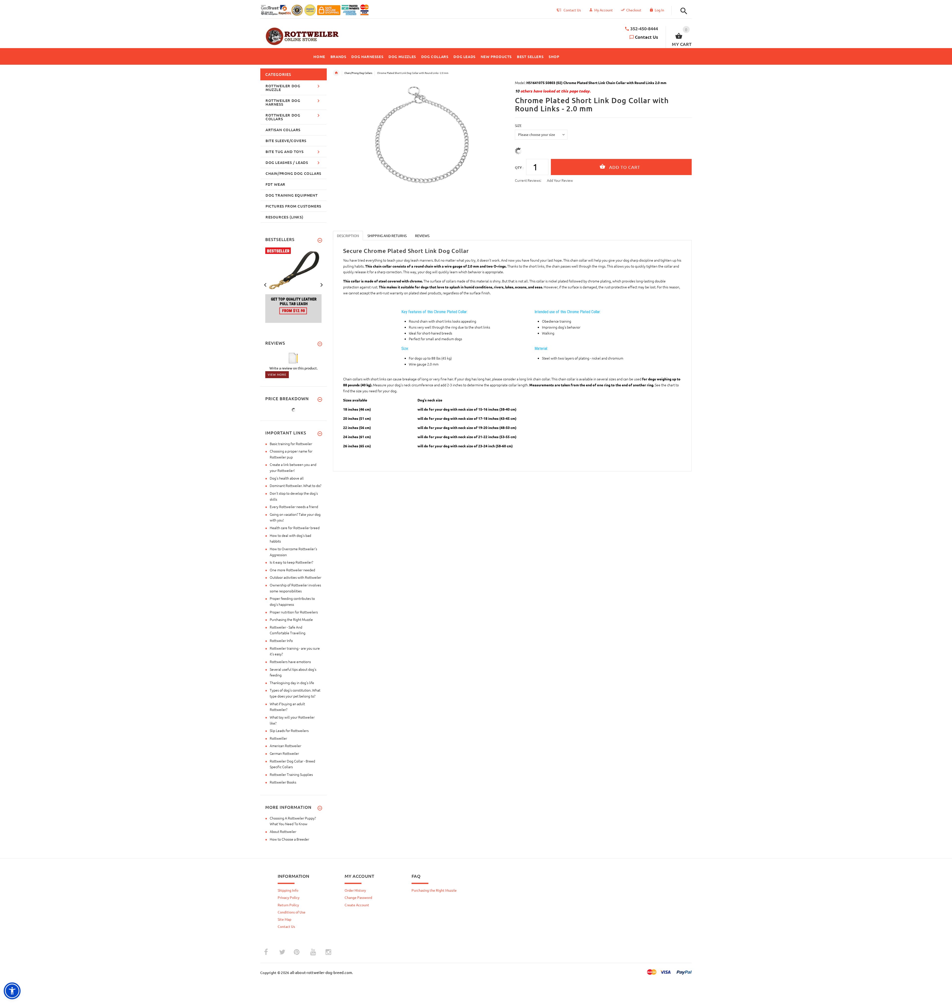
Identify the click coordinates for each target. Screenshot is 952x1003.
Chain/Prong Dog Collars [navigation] (358, 73)
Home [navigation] (336, 73)
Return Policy (288, 905)
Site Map (284, 919)
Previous (265, 284)
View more (277, 374)
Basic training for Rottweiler (291, 443)
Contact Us (646, 37)
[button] (682, 11)
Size (518, 125)
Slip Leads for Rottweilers (289, 730)
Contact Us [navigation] (572, 10)
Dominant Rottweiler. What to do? (295, 485)
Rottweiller (278, 738)
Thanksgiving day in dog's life (292, 682)
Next (322, 284)
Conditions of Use (291, 912)
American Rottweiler (285, 745)
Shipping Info (288, 890)
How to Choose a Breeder (289, 839)
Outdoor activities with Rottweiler (295, 577)
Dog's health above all (287, 478)
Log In (659, 10)
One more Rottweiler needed (292, 569)
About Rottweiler (283, 831)
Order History (355, 890)
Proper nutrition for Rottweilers (294, 611)
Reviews (422, 235)
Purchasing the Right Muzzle (291, 619)
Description (348, 235)
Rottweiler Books (283, 782)
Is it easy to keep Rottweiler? (291, 562)
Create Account (357, 905)
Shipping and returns (387, 235)
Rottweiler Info (281, 640)
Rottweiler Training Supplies (291, 774)
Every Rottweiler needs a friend (294, 506)
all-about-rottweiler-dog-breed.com (321, 972)
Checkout (633, 10)
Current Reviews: (528, 180)
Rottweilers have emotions (290, 661)
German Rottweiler (284, 753)
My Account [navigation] (603, 10)
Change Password (358, 897)
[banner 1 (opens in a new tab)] (293, 284)
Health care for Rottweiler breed (295, 527)
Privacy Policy (288, 897)
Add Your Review (560, 180)
